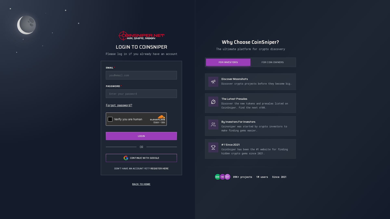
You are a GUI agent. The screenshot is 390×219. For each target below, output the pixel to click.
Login (141, 136)
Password (114, 86)
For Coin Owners (273, 62)
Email (110, 67)
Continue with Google (144, 158)
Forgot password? (119, 105)
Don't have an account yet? (141, 168)
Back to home (141, 184)
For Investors (228, 62)
